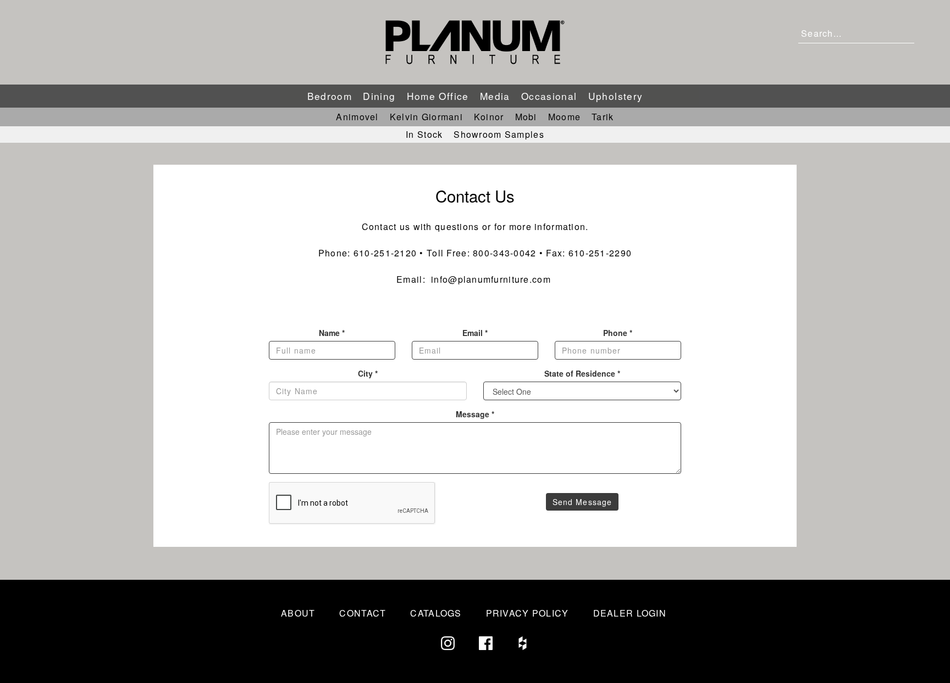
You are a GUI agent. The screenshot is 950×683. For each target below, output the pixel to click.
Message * (475, 413)
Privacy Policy (527, 613)
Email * (475, 332)
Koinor (489, 116)
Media (495, 96)
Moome (564, 116)
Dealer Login (629, 613)
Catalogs (435, 613)
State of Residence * (582, 373)
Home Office (438, 96)
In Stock (424, 134)
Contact (362, 613)
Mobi (526, 116)
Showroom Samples (499, 134)
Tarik (603, 116)
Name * (332, 332)
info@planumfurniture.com (491, 279)
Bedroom (329, 96)
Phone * (617, 332)
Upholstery (615, 96)
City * (368, 373)
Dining (379, 96)
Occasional (549, 96)
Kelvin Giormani (426, 116)
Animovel (357, 116)
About (298, 613)
